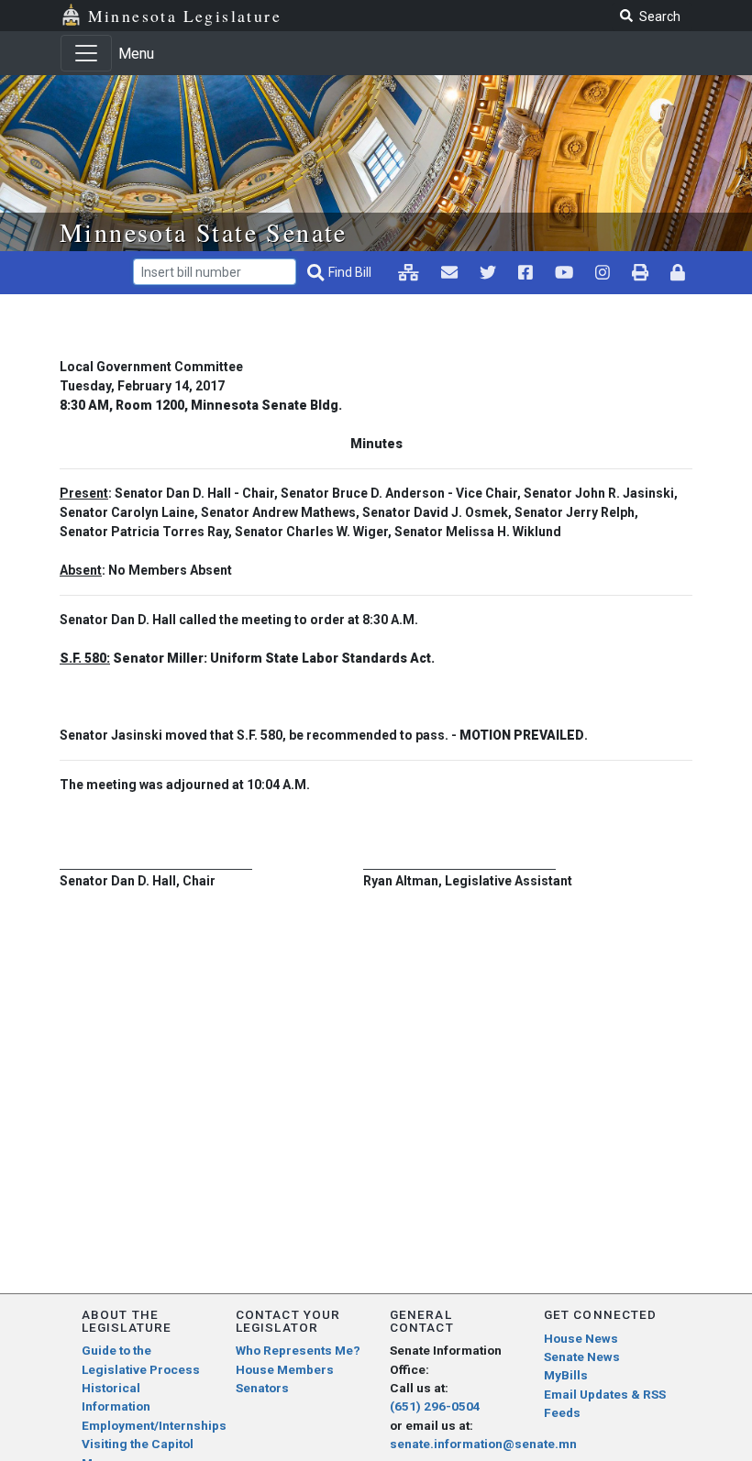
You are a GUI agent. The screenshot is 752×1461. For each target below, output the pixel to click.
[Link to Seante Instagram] (487, 272)
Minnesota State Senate (204, 231)
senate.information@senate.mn (483, 1443)
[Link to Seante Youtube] (564, 272)
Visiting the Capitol (138, 1443)
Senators (262, 1387)
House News (581, 1338)
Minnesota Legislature (185, 16)
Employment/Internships (154, 1425)
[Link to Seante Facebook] (525, 272)
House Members (285, 1369)
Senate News (582, 1356)
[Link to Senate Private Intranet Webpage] (408, 272)
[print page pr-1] (640, 272)
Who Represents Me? (298, 1350)
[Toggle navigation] (86, 53)
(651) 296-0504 (435, 1406)
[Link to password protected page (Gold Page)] (677, 272)
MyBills (566, 1375)
